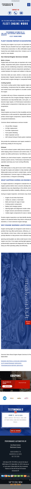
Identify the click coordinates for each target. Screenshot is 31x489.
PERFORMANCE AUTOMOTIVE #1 (15, 32)
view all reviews (15, 431)
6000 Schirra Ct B (14, 21)
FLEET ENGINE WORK (16, 36)
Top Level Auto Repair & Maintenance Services (13, 34)
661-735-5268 (5, 21)
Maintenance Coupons (15, 447)
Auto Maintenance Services (11, 363)
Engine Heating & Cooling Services (14, 361)
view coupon (7, 386)
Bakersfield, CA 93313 (24, 21)
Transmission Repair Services (12, 365)
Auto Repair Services (15, 445)
